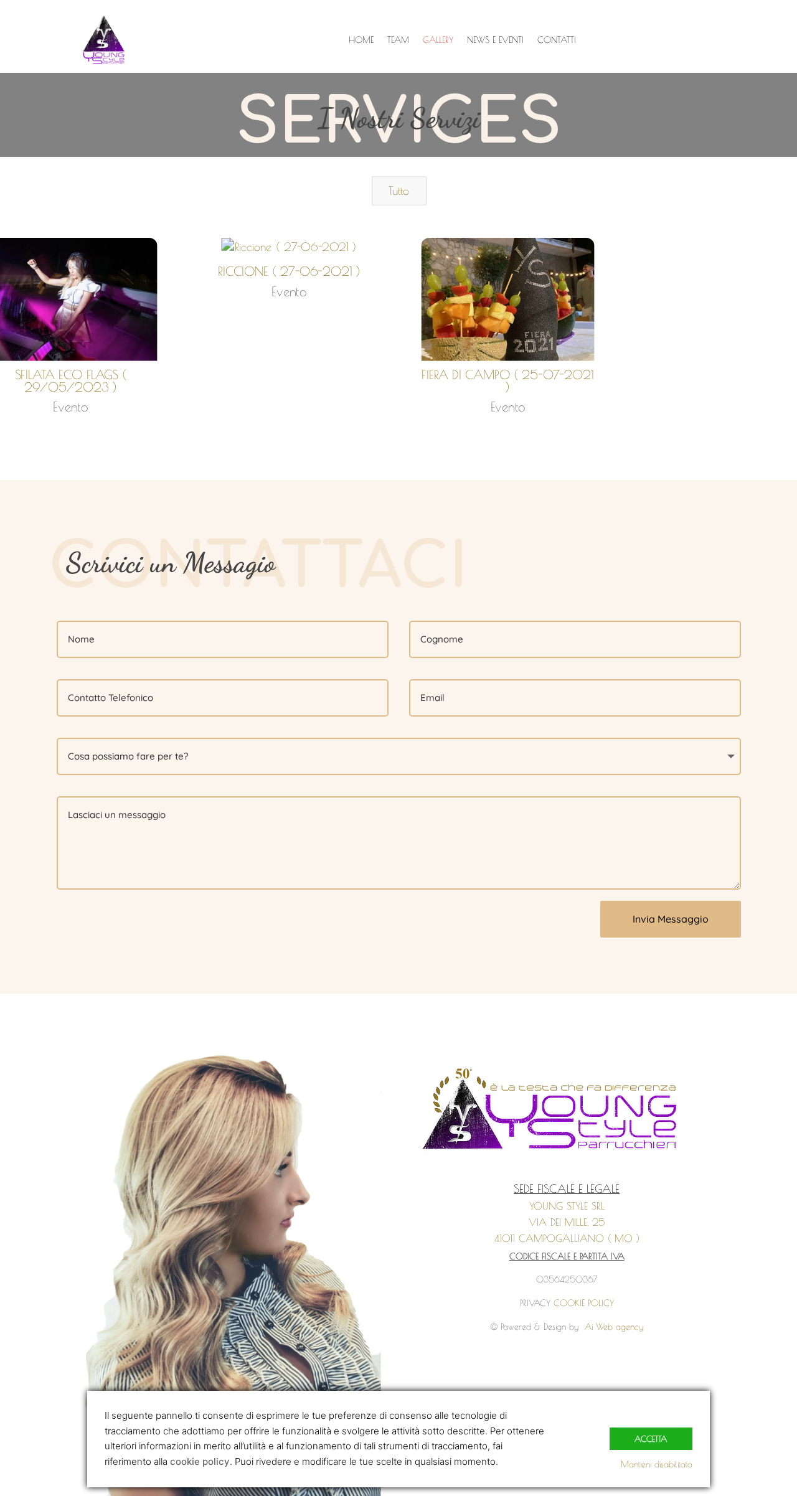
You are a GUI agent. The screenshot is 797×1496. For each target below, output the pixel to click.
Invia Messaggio (671, 919)
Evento (70, 407)
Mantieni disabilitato (656, 1464)
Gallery (438, 40)
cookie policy (200, 1461)
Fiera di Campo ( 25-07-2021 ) (508, 381)
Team (398, 40)
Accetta (650, 1439)
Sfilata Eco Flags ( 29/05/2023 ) (70, 381)
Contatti (556, 40)
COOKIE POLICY (584, 1303)
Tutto (399, 190)
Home (361, 40)
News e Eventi (495, 40)
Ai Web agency (614, 1327)
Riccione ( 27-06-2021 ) (289, 271)
